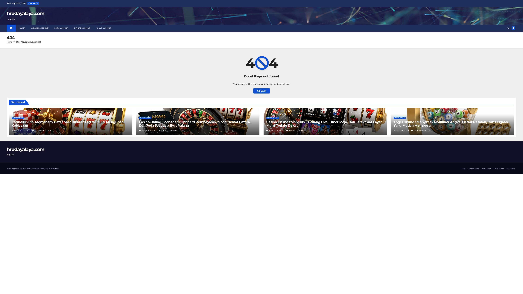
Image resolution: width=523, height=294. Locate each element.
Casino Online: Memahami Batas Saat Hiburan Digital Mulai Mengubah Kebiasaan (68, 123)
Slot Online (103, 28)
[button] (508, 28)
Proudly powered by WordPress (19, 168)
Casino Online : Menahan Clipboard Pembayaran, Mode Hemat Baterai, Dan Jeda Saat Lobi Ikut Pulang (195, 123)
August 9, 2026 (149, 130)
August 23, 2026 (22, 130)
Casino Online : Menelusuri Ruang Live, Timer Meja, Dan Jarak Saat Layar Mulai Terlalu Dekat (324, 123)
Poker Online (82, 28)
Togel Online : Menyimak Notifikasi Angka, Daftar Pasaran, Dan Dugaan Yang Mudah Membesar (451, 123)
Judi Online (61, 28)
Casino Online (40, 28)
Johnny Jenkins (43, 130)
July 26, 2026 (402, 130)
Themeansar (54, 168)
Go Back (261, 91)
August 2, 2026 (276, 130)
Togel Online (399, 118)
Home (22, 28)
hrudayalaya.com (25, 13)
